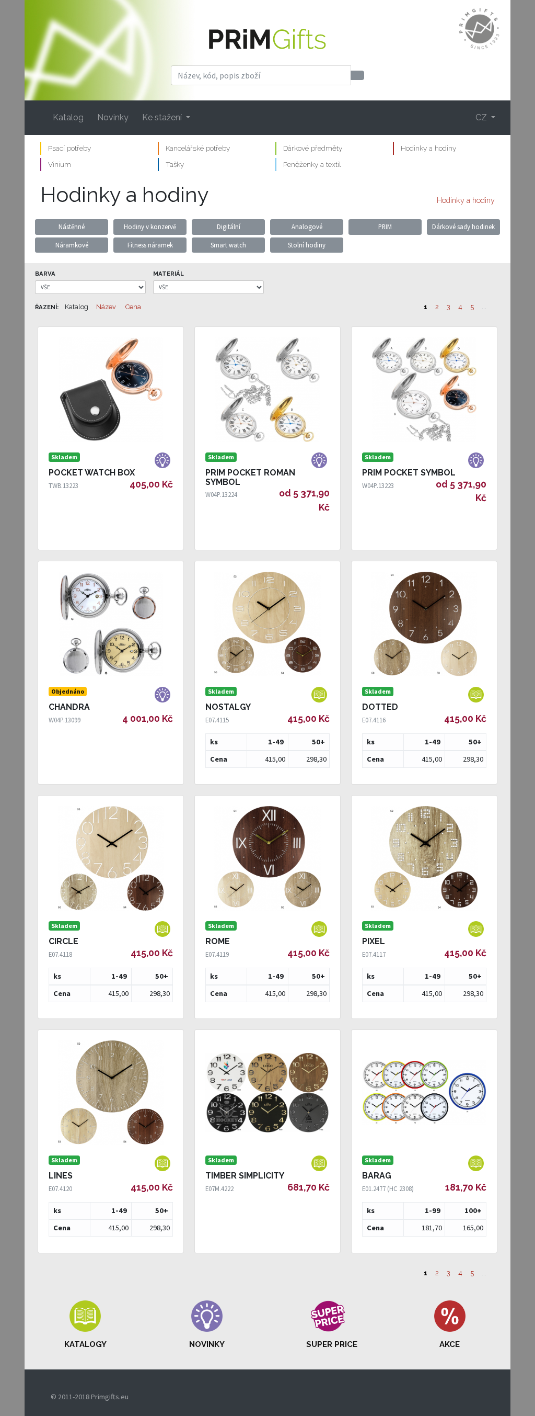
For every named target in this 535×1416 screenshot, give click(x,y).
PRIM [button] (385, 226)
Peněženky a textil (312, 164)
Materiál (168, 273)
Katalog (68, 117)
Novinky (113, 117)
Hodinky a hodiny (428, 148)
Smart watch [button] (228, 245)
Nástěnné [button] (72, 226)
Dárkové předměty (312, 148)
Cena (133, 307)
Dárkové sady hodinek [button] (463, 226)
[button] (85, 1325)
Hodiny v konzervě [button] (150, 226)
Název (106, 307)
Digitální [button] (228, 226)
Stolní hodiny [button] (306, 245)
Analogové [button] (307, 226)
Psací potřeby (69, 148)
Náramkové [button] (71, 245)
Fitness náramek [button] (150, 245)
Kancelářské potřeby (198, 148)
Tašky (175, 164)
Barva (45, 273)
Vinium (59, 164)
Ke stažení (163, 117)
